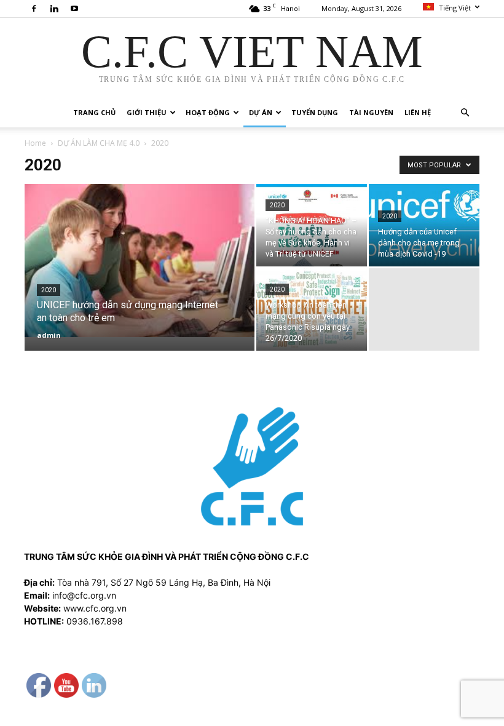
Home (35, 143)
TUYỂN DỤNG (314, 112)
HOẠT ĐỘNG (208, 112)
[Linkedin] (54, 8)
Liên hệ (417, 112)
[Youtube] (74, 8)
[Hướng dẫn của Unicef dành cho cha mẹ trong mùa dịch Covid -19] (424, 225)
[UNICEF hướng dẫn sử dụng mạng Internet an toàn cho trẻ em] (139, 260)
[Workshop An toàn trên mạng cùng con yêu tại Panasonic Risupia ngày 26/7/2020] (311, 309)
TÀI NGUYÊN (371, 112)
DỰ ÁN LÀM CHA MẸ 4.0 (99, 143)
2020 (48, 290)
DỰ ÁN (260, 112)
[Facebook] (34, 8)
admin (49, 335)
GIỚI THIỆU (147, 112)
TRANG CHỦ (94, 112)
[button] (464, 113)
